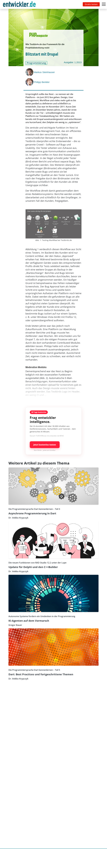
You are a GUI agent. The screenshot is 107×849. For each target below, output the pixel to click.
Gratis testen (91, 4)
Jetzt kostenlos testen (44, 444)
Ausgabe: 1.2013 (73, 62)
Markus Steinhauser (44, 72)
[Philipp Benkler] (30, 82)
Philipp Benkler (42, 82)
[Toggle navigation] (20, 4)
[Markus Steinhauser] (30, 72)
